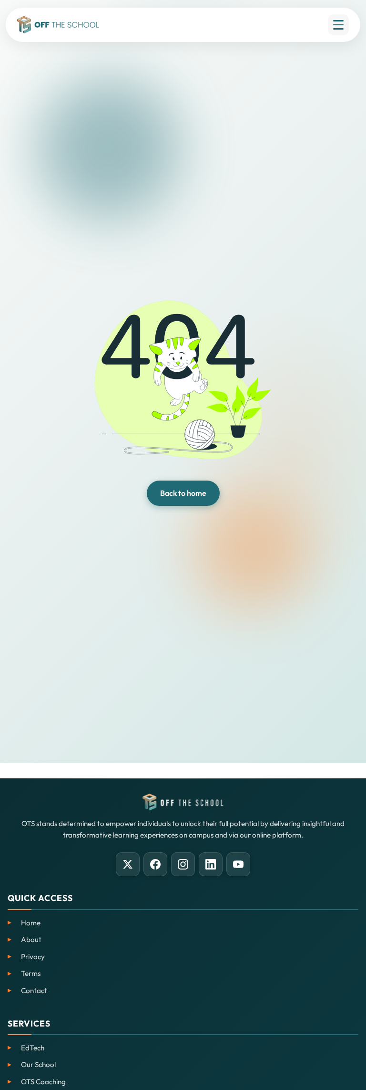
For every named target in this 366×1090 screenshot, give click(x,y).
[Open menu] (338, 24)
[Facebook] (155, 864)
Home (31, 922)
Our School (38, 1064)
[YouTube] (238, 864)
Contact (34, 990)
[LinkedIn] (211, 864)
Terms (31, 973)
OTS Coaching (43, 1081)
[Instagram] (183, 864)
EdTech (32, 1047)
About (31, 939)
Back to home (183, 493)
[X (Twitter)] (128, 864)
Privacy (33, 956)
